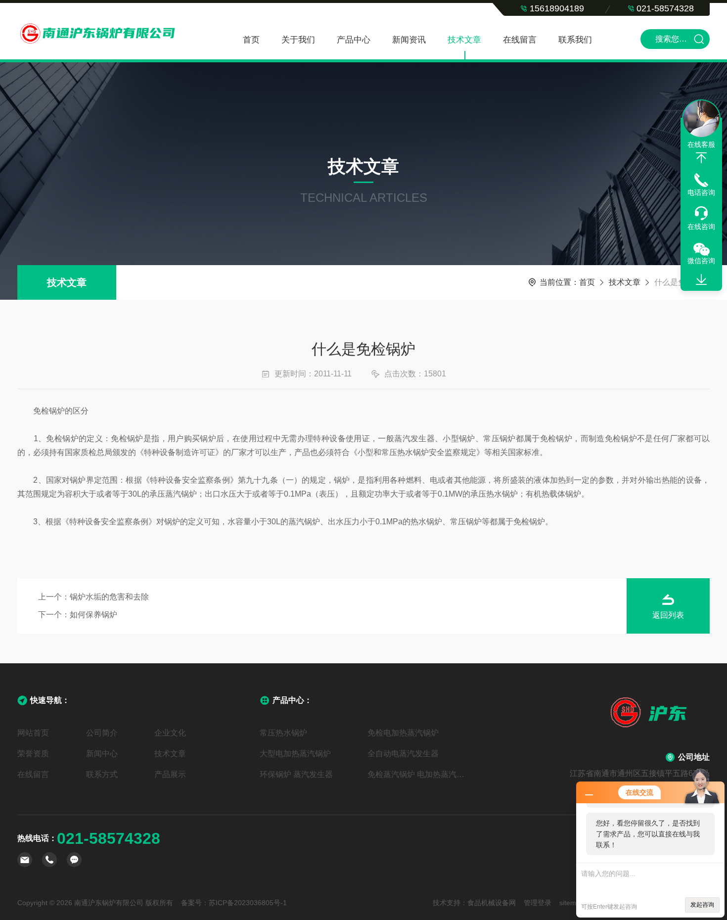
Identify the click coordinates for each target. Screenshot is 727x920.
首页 (251, 40)
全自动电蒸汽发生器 (403, 753)
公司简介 (102, 733)
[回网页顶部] (701, 158)
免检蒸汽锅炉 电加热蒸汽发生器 (417, 774)
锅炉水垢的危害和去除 (109, 597)
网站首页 (33, 733)
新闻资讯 (409, 40)
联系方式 (102, 774)
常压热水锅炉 (283, 733)
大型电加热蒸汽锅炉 (295, 753)
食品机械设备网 (491, 903)
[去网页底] (701, 280)
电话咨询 (701, 192)
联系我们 (575, 40)
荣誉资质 (33, 753)
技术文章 (464, 40)
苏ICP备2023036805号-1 (248, 903)
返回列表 (668, 615)
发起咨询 (702, 904)
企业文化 (170, 733)
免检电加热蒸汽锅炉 (403, 733)
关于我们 (298, 40)
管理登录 (537, 903)
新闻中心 (102, 753)
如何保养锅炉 (93, 614)
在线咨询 (701, 226)
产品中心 (353, 40)
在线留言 (520, 40)
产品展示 (170, 774)
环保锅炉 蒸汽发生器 (296, 774)
